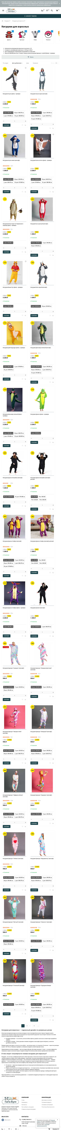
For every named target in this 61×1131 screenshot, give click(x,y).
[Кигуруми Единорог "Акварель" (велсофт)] (14, 653)
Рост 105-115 (42, 496)
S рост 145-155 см (47, 112)
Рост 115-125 (34, 499)
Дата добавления (16, 63)
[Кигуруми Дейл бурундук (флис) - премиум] (14, 333)
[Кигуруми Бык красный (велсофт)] (42, 209)
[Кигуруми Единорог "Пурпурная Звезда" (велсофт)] (42, 970)
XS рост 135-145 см (36, 112)
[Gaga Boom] (10, 1100)
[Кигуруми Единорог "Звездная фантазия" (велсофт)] (42, 653)
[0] (57, 10)
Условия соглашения (47, 1104)
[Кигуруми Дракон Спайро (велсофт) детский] (42, 526)
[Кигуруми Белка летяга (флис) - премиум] (42, 145)
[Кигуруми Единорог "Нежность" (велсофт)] (42, 907)
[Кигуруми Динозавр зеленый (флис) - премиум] (14, 399)
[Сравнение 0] (42, 10)
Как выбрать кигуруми (28, 1107)
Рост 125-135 (43, 499)
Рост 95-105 (34, 496)
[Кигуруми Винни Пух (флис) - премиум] (14, 272)
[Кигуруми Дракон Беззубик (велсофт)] (14, 463)
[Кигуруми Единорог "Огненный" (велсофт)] (14, 970)
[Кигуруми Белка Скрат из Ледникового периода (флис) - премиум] (14, 209)
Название (35, 63)
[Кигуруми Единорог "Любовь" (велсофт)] (14, 843)
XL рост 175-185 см (36, 118)
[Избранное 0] (47, 10)
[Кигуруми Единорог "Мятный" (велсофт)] (14, 907)
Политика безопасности (48, 1107)
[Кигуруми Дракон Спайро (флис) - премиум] (14, 593)
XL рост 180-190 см (19, 115)
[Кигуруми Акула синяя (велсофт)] (14, 145)
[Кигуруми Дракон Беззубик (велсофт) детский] (42, 463)
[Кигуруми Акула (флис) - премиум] (14, 79)
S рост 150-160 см (8, 112)
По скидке (5, 63)
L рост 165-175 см (46, 115)
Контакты (24, 1104)
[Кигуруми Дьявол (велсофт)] (42, 593)
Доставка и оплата (47, 1100)
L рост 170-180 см (8, 115)
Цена (27, 63)
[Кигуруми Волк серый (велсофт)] (42, 272)
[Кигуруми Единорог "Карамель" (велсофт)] (42, 780)
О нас (23, 1100)
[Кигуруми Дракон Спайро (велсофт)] (14, 526)
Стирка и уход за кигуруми (29, 1109)
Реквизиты (24, 1102)
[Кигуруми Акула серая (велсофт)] (42, 79)
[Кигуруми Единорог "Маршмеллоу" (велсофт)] (42, 843)
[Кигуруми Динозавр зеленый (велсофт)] (42, 333)
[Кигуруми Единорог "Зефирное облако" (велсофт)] (14, 780)
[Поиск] (52, 10)
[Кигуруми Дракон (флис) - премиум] (42, 399)
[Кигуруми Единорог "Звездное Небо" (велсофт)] (14, 716)
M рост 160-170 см (19, 112)
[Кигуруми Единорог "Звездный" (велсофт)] (42, 716)
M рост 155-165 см (36, 115)
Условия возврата (46, 1102)
